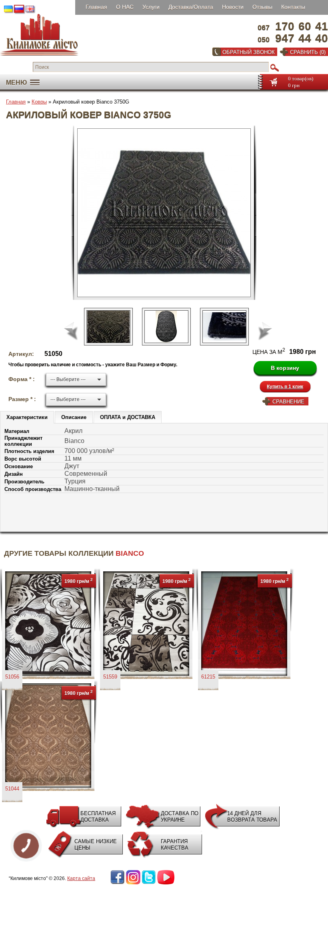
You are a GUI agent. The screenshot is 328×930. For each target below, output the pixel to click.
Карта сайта (81, 878)
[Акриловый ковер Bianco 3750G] (167, 212)
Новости (233, 7)
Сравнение (288, 402)
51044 (12, 789)
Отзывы (262, 7)
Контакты (293, 7)
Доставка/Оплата (190, 7)
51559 (110, 677)
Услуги (151, 7)
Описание (73, 417)
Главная (96, 7)
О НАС (125, 7)
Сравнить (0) (308, 52)
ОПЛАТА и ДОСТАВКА (127, 417)
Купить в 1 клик (285, 386)
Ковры (39, 102)
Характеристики (27, 417)
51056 (12, 677)
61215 (208, 677)
